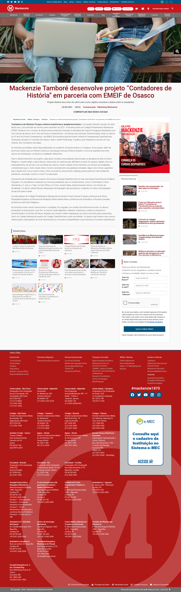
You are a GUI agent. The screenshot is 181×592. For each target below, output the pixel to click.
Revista (107, 8)
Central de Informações (80, 585)
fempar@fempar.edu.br (46, 556)
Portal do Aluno (128, 8)
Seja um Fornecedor (161, 585)
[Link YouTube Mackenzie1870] (15, 2)
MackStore (117, 8)
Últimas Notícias (128, 179)
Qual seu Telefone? (126, 293)
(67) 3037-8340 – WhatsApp (103, 455)
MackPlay (99, 8)
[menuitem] (54, 2)
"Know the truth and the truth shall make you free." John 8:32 (145, 590)
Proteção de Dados (155, 322)
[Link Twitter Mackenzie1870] (11, 2)
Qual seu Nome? (125, 278)
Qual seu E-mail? (125, 286)
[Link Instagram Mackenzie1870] (21, 2)
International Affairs (161, 9)
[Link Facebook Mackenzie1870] (8, 2)
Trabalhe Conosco (141, 585)
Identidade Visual (121, 585)
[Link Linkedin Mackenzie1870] (18, 2)
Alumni (91, 8)
